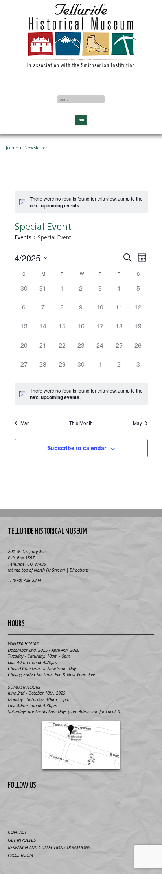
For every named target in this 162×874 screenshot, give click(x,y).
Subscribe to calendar (76, 448)
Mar (24, 423)
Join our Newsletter (27, 148)
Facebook (81, 79)
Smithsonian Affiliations (81, 598)
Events (23, 237)
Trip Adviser (91, 811)
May (137, 423)
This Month (81, 423)
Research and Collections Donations (49, 847)
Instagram (110, 811)
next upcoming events (54, 205)
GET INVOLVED (22, 840)
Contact (17, 832)
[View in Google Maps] (81, 745)
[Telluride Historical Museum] (81, 35)
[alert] (81, 202)
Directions (79, 570)
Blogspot (72, 811)
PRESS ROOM (20, 855)
